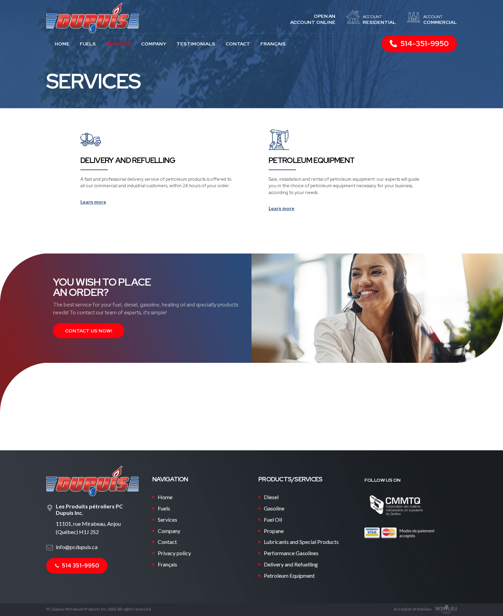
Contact (237, 44)
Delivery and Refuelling (128, 160)
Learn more (93, 202)
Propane (274, 531)
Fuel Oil (273, 519)
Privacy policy (174, 553)
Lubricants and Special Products (301, 541)
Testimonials (196, 44)
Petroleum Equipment (311, 160)
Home (62, 44)
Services (118, 44)
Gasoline (274, 508)
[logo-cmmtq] (396, 505)
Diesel (271, 497)
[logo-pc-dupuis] (92, 481)
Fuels (88, 44)
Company (153, 44)
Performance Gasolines (291, 553)
